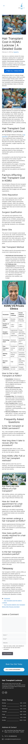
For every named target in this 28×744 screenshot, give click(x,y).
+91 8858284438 (12, 736)
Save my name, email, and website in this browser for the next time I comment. (14, 647)
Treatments (7, 598)
